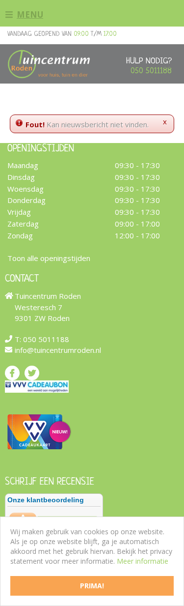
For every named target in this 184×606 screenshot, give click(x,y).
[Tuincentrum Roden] (48, 64)
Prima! (92, 585)
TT (32, 372)
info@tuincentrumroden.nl (58, 350)
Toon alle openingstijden (48, 257)
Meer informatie (142, 561)
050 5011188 (151, 71)
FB (12, 372)
